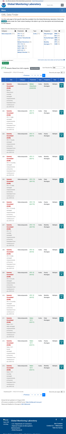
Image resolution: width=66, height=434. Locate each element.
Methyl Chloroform (23, 42)
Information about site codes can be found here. (51, 60)
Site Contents (58, 423)
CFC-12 (20, 36)
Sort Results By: (47, 67)
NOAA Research (17, 430)
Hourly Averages (49, 38)
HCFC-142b (21, 48)
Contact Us (50, 426)
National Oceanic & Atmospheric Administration (22, 427)
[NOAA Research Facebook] (54, 419)
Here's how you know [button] (37, 1)
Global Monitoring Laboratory (24, 4)
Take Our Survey (57, 428)
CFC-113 (20, 44)
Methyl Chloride (22, 52)
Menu (3, 10)
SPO (55, 42)
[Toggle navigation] (62, 10)
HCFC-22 (20, 50)
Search (6, 63)
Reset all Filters (35, 68)
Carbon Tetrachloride (24, 38)
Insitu (35, 33)
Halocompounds (6, 33)
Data (61, 84)
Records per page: (54, 72)
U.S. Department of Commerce (22, 424)
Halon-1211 (21, 46)
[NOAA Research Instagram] (60, 419)
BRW (55, 33)
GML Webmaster (25, 404)
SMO (55, 40)
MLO (55, 36)
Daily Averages (48, 33)
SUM (55, 44)
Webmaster (59, 426)
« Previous (26, 75)
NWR (55, 38)
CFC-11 (20, 33)
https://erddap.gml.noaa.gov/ (34, 402)
